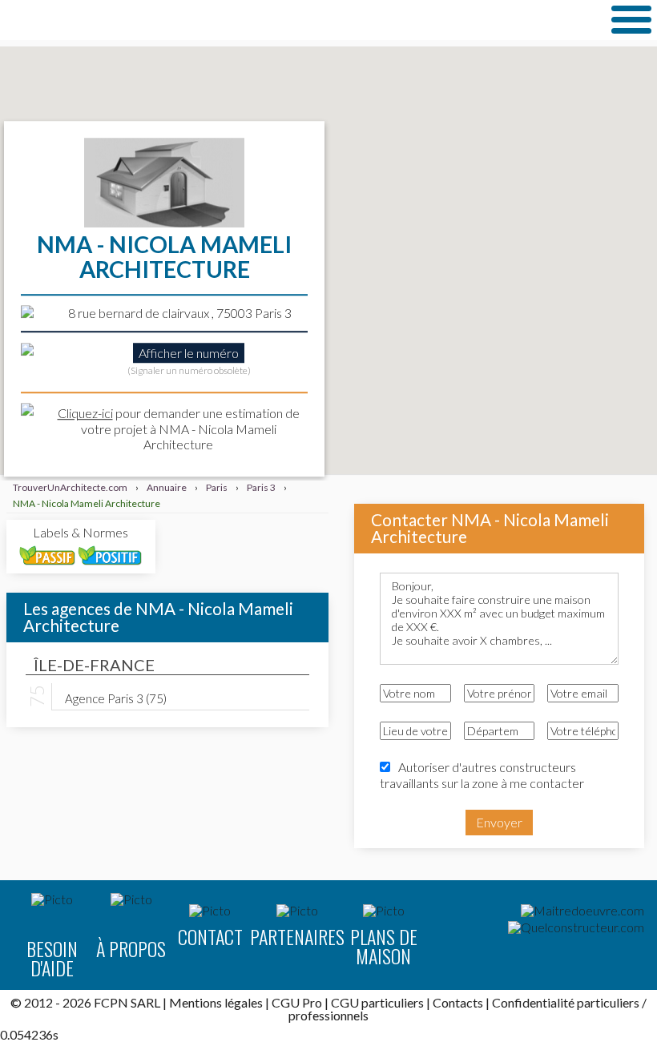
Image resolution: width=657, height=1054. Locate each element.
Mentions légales (216, 1002)
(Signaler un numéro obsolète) (189, 371)
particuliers (608, 1002)
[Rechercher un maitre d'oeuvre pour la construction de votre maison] (582, 910)
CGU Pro (297, 1002)
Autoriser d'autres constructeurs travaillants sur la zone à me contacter (482, 774)
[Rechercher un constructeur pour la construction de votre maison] (576, 927)
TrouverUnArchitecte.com (160, 20)
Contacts (458, 1002)
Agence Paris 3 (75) (116, 697)
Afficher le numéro (189, 352)
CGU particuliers (377, 1002)
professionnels (328, 1015)
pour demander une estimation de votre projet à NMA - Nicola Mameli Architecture (179, 429)
